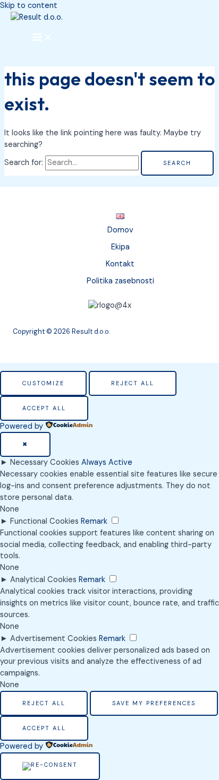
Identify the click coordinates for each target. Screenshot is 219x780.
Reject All (132, 383)
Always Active (106, 462)
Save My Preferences (154, 703)
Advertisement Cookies (53, 639)
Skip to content (28, 6)
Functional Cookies (44, 521)
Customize (43, 383)
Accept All (44, 408)
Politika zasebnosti (120, 281)
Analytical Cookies (43, 580)
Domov (120, 230)
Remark (94, 521)
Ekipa (120, 247)
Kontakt (120, 264)
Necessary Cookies (44, 462)
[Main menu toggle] (42, 37)
